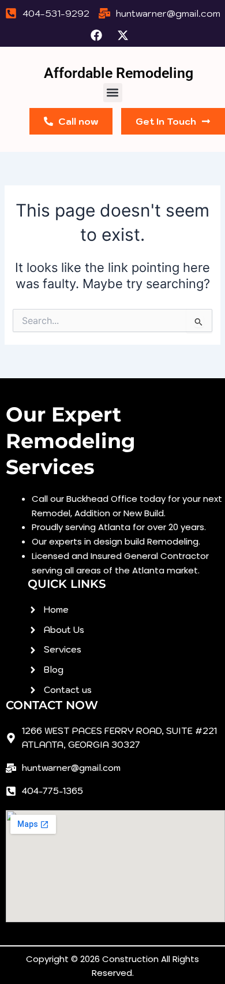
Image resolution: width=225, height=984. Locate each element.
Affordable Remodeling (118, 73)
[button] (112, 92)
